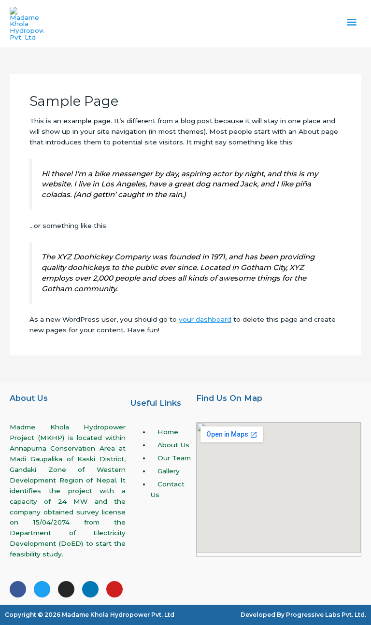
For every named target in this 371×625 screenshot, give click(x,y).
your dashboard (205, 319)
